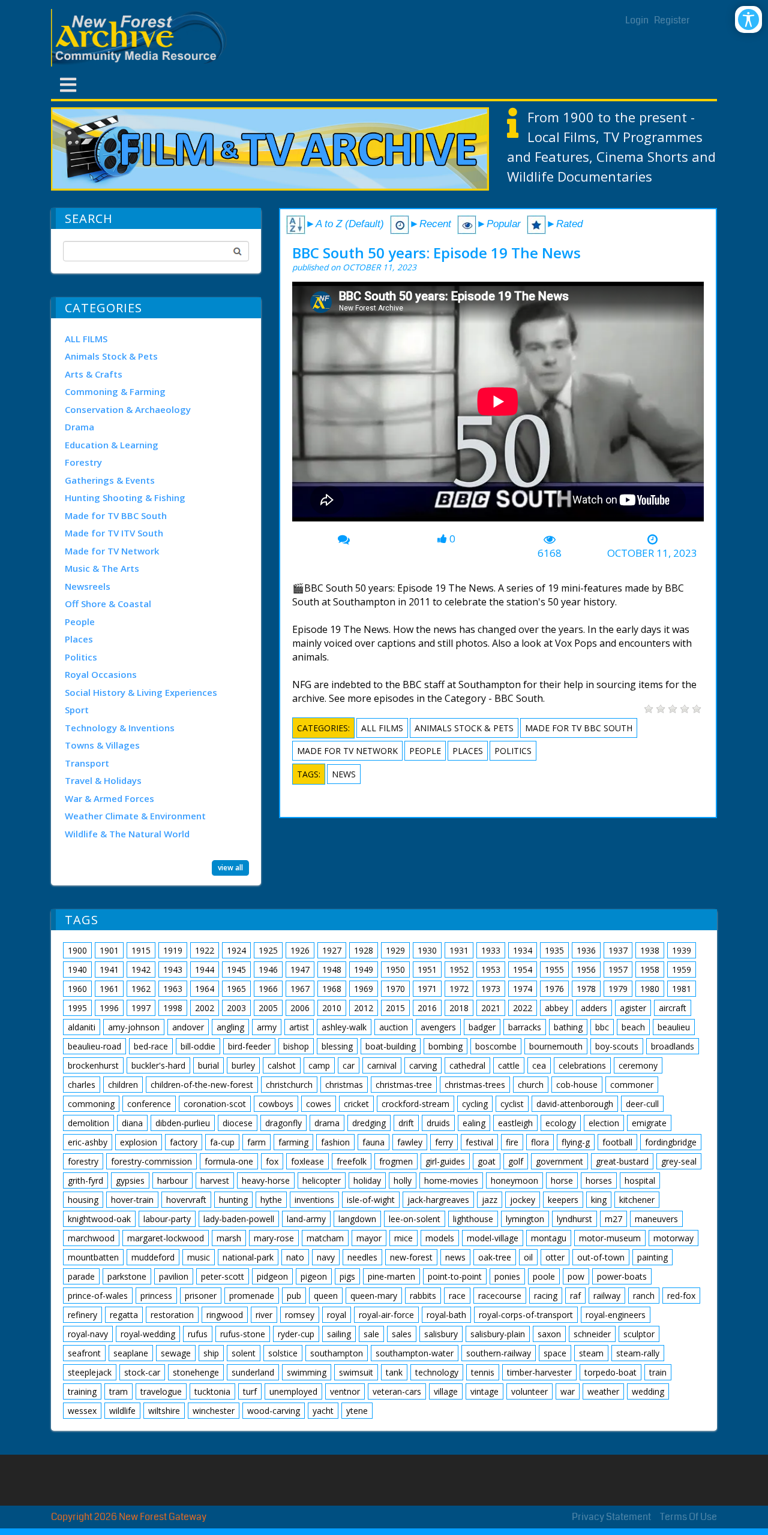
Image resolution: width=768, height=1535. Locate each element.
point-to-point (455, 1276)
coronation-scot (215, 1103)
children (123, 1084)
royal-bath (446, 1314)
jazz (489, 1199)
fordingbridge (671, 1142)
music (198, 1257)
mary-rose (274, 1238)
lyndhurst (574, 1219)
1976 (554, 988)
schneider (592, 1334)
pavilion (173, 1276)
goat (487, 1161)
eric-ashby (87, 1142)
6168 (550, 553)
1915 (141, 950)
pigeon (314, 1276)
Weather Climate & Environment (135, 816)
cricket (356, 1103)
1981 (681, 988)
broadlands (672, 1046)
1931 (459, 950)
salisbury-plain (497, 1334)
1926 (300, 950)
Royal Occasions (101, 674)
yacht (323, 1410)
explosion (138, 1142)
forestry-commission (151, 1161)
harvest (214, 1180)
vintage (484, 1391)
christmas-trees (475, 1084)
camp (319, 1065)
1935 (554, 950)
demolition (88, 1123)
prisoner (201, 1295)
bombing (445, 1046)
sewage (176, 1353)
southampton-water (415, 1353)
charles (81, 1084)
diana (132, 1123)
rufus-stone (242, 1334)
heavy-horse (266, 1180)
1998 (172, 1008)
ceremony (638, 1065)
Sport (77, 710)
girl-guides (445, 1161)
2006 (300, 1008)
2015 (395, 1008)
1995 (77, 1008)
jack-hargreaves (438, 1199)
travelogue (161, 1391)
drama (327, 1123)
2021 (490, 1008)
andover (188, 1027)
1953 (490, 969)
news (344, 774)
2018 (459, 1008)
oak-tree (494, 1257)
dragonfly (283, 1123)
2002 (204, 1008)
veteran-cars (397, 1391)
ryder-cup (296, 1334)
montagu (548, 1238)
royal (336, 1314)
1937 (618, 950)
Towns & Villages (102, 745)
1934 (522, 950)
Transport (87, 763)
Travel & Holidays (103, 780)
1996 (109, 1008)
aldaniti (81, 1027)
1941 (109, 969)
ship (211, 1353)
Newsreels (87, 586)
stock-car (142, 1372)
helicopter (321, 1180)
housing (83, 1199)
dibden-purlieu (182, 1123)
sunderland (253, 1372)
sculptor (639, 1334)
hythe (271, 1199)
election (604, 1123)
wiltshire (164, 1410)
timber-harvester (539, 1372)
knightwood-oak (99, 1219)
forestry (83, 1161)
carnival (382, 1065)
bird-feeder (249, 1046)
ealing (474, 1123)
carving (423, 1065)
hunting (233, 1199)
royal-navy (88, 1334)
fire (512, 1142)
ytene (357, 1410)
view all (230, 868)
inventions (314, 1199)
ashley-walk (344, 1027)
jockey (522, 1199)
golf (515, 1161)
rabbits (423, 1295)
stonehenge (196, 1372)
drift (406, 1123)
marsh (229, 1238)
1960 (77, 988)
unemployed (293, 1391)
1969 (363, 988)
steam (591, 1353)
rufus (198, 1334)
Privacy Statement (611, 1517)
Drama (79, 427)
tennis (482, 1372)
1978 (586, 988)
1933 (490, 950)
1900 (77, 950)
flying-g (576, 1142)
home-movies (451, 1180)
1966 (268, 988)
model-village (492, 1238)
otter (555, 1257)
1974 (522, 988)
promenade (251, 1295)
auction (393, 1027)
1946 (268, 969)
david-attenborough (574, 1103)
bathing (568, 1027)
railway (606, 1295)
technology (436, 1372)
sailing (339, 1334)
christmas (344, 1084)
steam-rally (637, 1353)
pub (294, 1295)
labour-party (167, 1219)
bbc (602, 1027)
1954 (522, 969)
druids (438, 1123)
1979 (618, 988)
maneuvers (656, 1219)
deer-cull (642, 1103)
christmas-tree (404, 1084)
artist (299, 1027)
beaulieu (674, 1027)
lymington (525, 1219)
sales (402, 1334)
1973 (490, 988)
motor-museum (610, 1238)
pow (576, 1276)
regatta (124, 1314)
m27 (613, 1219)
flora (540, 1142)
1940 (77, 969)
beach (633, 1027)
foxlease (307, 1161)
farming (293, 1142)
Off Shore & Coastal (108, 604)
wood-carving (273, 1410)
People (80, 622)
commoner (631, 1084)
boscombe (496, 1046)
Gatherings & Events (110, 480)
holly (403, 1180)
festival (479, 1142)
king (599, 1199)
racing (545, 1295)
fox (272, 1161)
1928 (363, 950)
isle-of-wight (371, 1199)
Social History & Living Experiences (141, 692)
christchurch (289, 1084)
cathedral (467, 1065)
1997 (141, 1008)
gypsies (130, 1180)
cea (539, 1065)
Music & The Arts (102, 568)
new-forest (411, 1257)
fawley (409, 1142)
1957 (618, 969)
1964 (204, 988)
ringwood (224, 1314)
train (658, 1372)
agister (633, 1008)
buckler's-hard (158, 1065)
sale (371, 1334)
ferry (444, 1142)
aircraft (672, 1008)
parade (81, 1276)
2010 (331, 1008)
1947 (300, 969)
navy (326, 1257)
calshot (282, 1065)
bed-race (151, 1046)
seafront (84, 1353)
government (559, 1161)
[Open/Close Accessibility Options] (748, 19)
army (267, 1027)
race (457, 1295)
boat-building (390, 1046)
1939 (681, 950)
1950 (395, 969)
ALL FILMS (86, 339)
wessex (82, 1410)
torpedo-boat (610, 1372)
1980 (649, 988)
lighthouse (473, 1219)
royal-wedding (148, 1334)
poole (544, 1276)
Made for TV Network (112, 551)
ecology (560, 1123)
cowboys (276, 1103)
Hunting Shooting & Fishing (125, 497)
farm (256, 1142)
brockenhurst (93, 1065)
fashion (335, 1142)
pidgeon (272, 1276)
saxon (549, 1334)
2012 (363, 1008)
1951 (427, 969)
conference (149, 1103)
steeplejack (90, 1372)
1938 (649, 950)
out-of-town (601, 1257)
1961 (109, 988)
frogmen (396, 1161)
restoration (172, 1314)
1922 (204, 950)
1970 (395, 988)
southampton (336, 1353)
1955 (554, 969)
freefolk (352, 1161)
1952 (459, 969)
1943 (172, 969)
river (264, 1314)
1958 (649, 969)
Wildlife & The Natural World (127, 834)
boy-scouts (616, 1046)
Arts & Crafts (93, 374)
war (567, 1391)
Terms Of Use (688, 1517)
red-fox (681, 1295)
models (439, 1238)
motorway (673, 1238)
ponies (507, 1276)
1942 (141, 969)
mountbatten (93, 1257)
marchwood (91, 1238)
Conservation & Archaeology (128, 409)
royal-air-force (386, 1314)
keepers (563, 1199)
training (82, 1391)
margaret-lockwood (165, 1238)
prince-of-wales (98, 1295)
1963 (172, 988)
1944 (204, 969)
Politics (81, 657)
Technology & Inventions (120, 728)
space (555, 1353)
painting (652, 1257)
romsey (299, 1314)
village (446, 1391)
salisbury (441, 1334)
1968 (331, 988)
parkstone (126, 1276)
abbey (556, 1008)
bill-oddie (198, 1046)
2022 (522, 1008)
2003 (236, 1008)
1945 (236, 969)
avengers (438, 1027)
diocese (238, 1123)
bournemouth (556, 1046)
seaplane (130, 1353)
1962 (141, 988)
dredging (369, 1123)
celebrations (582, 1065)
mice (403, 1238)
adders (594, 1008)
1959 (681, 969)
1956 (586, 969)
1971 (427, 988)
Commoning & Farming (115, 391)
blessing (337, 1046)
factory (183, 1142)
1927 (331, 950)
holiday (367, 1180)
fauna (373, 1142)
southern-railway (498, 1353)
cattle (509, 1065)
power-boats (622, 1276)
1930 (427, 950)
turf (250, 1391)
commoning (91, 1103)
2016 (427, 1008)
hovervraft (186, 1199)
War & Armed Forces (109, 798)
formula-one (229, 1161)
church (531, 1084)
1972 (459, 988)
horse (562, 1180)
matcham (325, 1238)
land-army (306, 1219)
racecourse (499, 1295)
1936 (586, 950)
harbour (172, 1180)
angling (230, 1027)
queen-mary (373, 1295)
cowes (318, 1103)
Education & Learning (111, 445)
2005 (268, 1008)
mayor (369, 1238)
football (617, 1142)
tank (394, 1372)
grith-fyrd (85, 1180)
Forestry (83, 462)
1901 (109, 950)
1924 (236, 950)
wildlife (122, 1410)
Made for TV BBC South (116, 515)
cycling (475, 1103)
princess (156, 1295)
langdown (357, 1219)
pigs (347, 1276)
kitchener (637, 1199)
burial (208, 1065)
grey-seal (679, 1161)
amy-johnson (134, 1027)
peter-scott (222, 1276)
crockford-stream (415, 1103)
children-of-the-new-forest (202, 1084)
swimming (306, 1372)
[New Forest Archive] (141, 38)
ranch (644, 1295)
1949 (363, 969)
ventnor (345, 1391)
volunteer (529, 1391)
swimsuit (356, 1372)
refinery (82, 1314)
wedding (648, 1391)
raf (575, 1295)
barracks (524, 1027)
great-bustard (622, 1161)
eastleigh (515, 1123)
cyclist (512, 1103)
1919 (172, 950)
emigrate (649, 1123)
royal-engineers (616, 1314)
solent (244, 1353)
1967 (300, 988)
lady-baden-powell (238, 1219)
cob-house (577, 1084)
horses (599, 1180)
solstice (283, 1353)
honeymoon (514, 1180)
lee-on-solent (414, 1219)
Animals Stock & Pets (111, 356)
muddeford (153, 1257)
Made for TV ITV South (114, 533)
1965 (236, 988)
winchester (214, 1410)
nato (295, 1257)
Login (637, 20)
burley (243, 1065)
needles (362, 1257)
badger (482, 1027)
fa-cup (222, 1142)
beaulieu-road (94, 1046)
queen (326, 1295)
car (349, 1065)
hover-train (132, 1199)
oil (528, 1257)
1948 (331, 969)
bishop (296, 1046)
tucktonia (212, 1391)
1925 (268, 950)
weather (603, 1391)
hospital (640, 1180)
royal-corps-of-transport (526, 1314)
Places (79, 639)
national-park (248, 1257)
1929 (395, 950)
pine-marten (391, 1276)
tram (118, 1391)
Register (672, 20)
